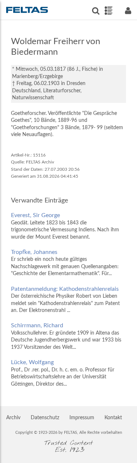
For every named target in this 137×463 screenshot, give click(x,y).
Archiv (13, 417)
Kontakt (113, 417)
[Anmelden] (127, 11)
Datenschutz (45, 417)
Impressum (81, 417)
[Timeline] (108, 10)
